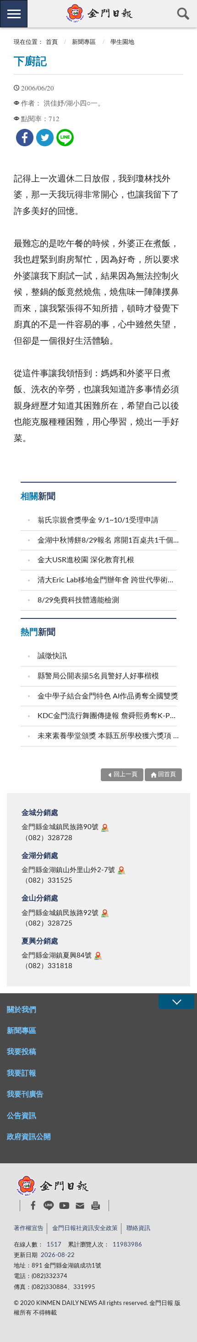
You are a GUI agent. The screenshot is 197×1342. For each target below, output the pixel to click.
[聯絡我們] (80, 1205)
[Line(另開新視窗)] (49, 1205)
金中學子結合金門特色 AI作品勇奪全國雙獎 (108, 696)
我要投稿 (21, 1051)
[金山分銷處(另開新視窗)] (104, 913)
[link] (24, 137)
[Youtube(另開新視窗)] (64, 1205)
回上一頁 (125, 775)
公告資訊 (21, 1115)
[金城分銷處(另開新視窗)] (104, 827)
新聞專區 (84, 42)
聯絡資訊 (138, 1228)
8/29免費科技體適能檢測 (78, 600)
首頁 (52, 42)
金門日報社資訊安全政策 (85, 1228)
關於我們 (21, 1009)
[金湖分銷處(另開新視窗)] (121, 870)
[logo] (98, 13)
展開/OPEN (176, 1002)
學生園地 (122, 42)
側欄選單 (13, 13)
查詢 (183, 13)
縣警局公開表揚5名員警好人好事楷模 (98, 676)
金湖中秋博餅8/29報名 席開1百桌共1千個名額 (108, 540)
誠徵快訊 (52, 656)
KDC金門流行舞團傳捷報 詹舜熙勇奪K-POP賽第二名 (108, 715)
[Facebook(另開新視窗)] (33, 1205)
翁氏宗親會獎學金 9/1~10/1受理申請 (98, 520)
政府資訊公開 (29, 1136)
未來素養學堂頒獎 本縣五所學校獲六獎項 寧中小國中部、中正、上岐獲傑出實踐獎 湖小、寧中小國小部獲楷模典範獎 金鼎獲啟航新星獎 (108, 736)
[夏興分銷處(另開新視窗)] (98, 955)
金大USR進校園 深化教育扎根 (86, 560)
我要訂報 (21, 1073)
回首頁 (167, 775)
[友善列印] (95, 1205)
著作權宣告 (29, 1228)
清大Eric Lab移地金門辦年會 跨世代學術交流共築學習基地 (108, 580)
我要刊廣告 (25, 1094)
